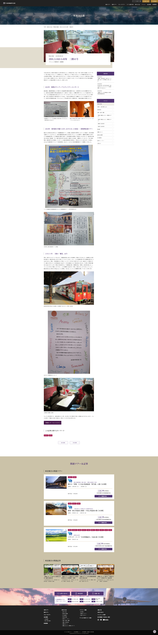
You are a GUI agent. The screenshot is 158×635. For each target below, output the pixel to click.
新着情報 (154, 4)
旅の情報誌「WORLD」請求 (104, 617)
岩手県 (50, 435)
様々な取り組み (48, 620)
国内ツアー (114, 4)
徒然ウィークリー (66, 618)
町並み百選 (56, 27)
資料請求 (155, 1)
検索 (140, 1)
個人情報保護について (77, 631)
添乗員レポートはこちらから (52, 422)
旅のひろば (137, 4)
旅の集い (82, 611)
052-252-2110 (98, 599)
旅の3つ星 (65, 611)
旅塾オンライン (83, 613)
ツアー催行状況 (130, 4)
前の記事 (63, 442)
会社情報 (149, 4)
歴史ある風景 (65, 613)
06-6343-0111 (87, 599)
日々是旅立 (65, 615)
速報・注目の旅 (66, 622)
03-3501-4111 (75, 599)
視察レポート (65, 624)
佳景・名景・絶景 (66, 620)
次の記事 (75, 442)
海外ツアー (107, 4)
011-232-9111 (87, 601)
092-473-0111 (75, 601)
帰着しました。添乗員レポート (69, 625)
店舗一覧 (97, 593)
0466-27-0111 (99, 601)
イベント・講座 (83, 610)
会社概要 (46, 619)
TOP (45, 27)
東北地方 (46, 435)
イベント (143, 4)
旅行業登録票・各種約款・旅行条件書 (88, 631)
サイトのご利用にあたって (68, 631)
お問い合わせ (146, 1)
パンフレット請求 (101, 614)
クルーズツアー (121, 4)
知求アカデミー (83, 615)
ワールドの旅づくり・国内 (85, 618)
